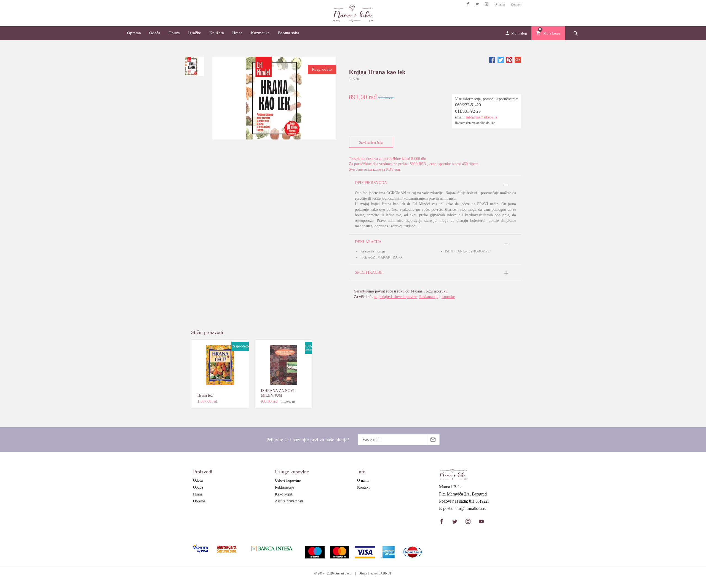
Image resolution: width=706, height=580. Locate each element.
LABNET (384, 573)
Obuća (174, 33)
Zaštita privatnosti (289, 501)
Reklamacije (428, 297)
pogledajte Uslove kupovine (395, 297)
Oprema (134, 33)
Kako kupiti (284, 494)
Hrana (237, 33)
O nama (499, 4)
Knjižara (216, 33)
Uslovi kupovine (288, 480)
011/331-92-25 (468, 111)
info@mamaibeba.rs (481, 117)
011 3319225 (479, 501)
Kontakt (516, 4)
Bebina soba (288, 33)
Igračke (194, 33)
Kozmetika (260, 33)
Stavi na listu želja (371, 142)
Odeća (154, 33)
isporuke (448, 297)
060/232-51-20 (468, 104)
